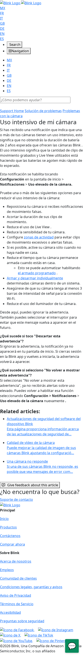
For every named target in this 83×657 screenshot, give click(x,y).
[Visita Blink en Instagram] (55, 629)
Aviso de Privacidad (15, 595)
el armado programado (37, 273)
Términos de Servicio (16, 604)
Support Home (12, 110)
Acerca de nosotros (15, 561)
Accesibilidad (10, 612)
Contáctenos (10, 535)
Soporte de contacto (16, 499)
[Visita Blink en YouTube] (16, 640)
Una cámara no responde (42, 466)
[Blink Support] (20, 2)
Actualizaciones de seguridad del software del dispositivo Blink (44, 426)
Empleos (7, 569)
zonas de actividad (39, 237)
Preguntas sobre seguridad (22, 621)
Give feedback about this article (32, 485)
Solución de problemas (43, 110)
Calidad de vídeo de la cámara (41, 447)
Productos (8, 527)
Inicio (4, 518)
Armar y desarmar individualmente (35, 278)
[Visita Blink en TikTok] (38, 635)
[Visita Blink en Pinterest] (52, 640)
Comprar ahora (12, 544)
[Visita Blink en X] (10, 635)
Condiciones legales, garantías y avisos (31, 587)
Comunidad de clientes (18, 578)
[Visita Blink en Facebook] (17, 629)
